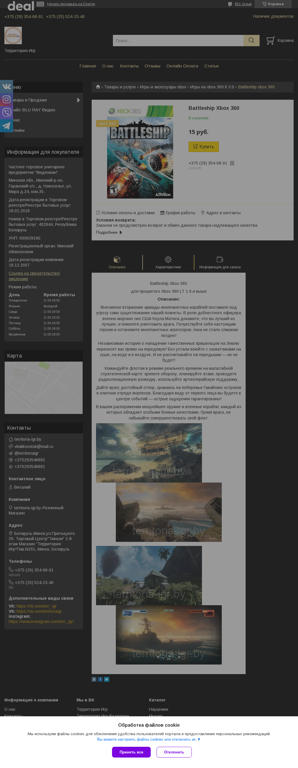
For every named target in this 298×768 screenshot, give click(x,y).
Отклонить (174, 752)
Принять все (131, 752)
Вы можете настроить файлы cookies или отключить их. (147, 739)
